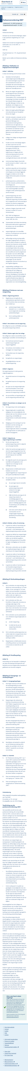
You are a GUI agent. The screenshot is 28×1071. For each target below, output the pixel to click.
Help (6, 1033)
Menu (24, 2)
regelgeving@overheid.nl (13, 1017)
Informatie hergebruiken (11, 1039)
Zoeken (7, 1035)
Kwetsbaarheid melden (11, 1047)
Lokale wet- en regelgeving (7, 7)
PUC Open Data (9, 1055)
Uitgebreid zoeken (19, 7)
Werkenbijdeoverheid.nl (11, 1065)
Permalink (14, 14)
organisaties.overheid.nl (12, 1012)
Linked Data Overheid (10, 1053)
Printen (21, 14)
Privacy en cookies (9, 1041)
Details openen (1, 18)
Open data (7, 1051)
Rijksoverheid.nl (9, 1061)
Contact (7, 1029)
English (6, 1031)
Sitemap (7, 1045)
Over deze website (9, 1027)
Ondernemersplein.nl (10, 1063)
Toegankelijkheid (9, 1043)
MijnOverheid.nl (9, 1060)
